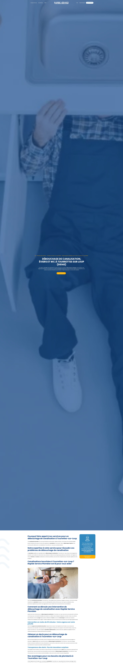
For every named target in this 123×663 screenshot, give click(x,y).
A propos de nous (34, 2)
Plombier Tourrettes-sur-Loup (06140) (54, 255)
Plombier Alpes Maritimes (41, 255)
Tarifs (45, 2)
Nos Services (40, 2)
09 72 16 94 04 (90, 2)
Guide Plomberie (82, 2)
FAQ (77, 2)
